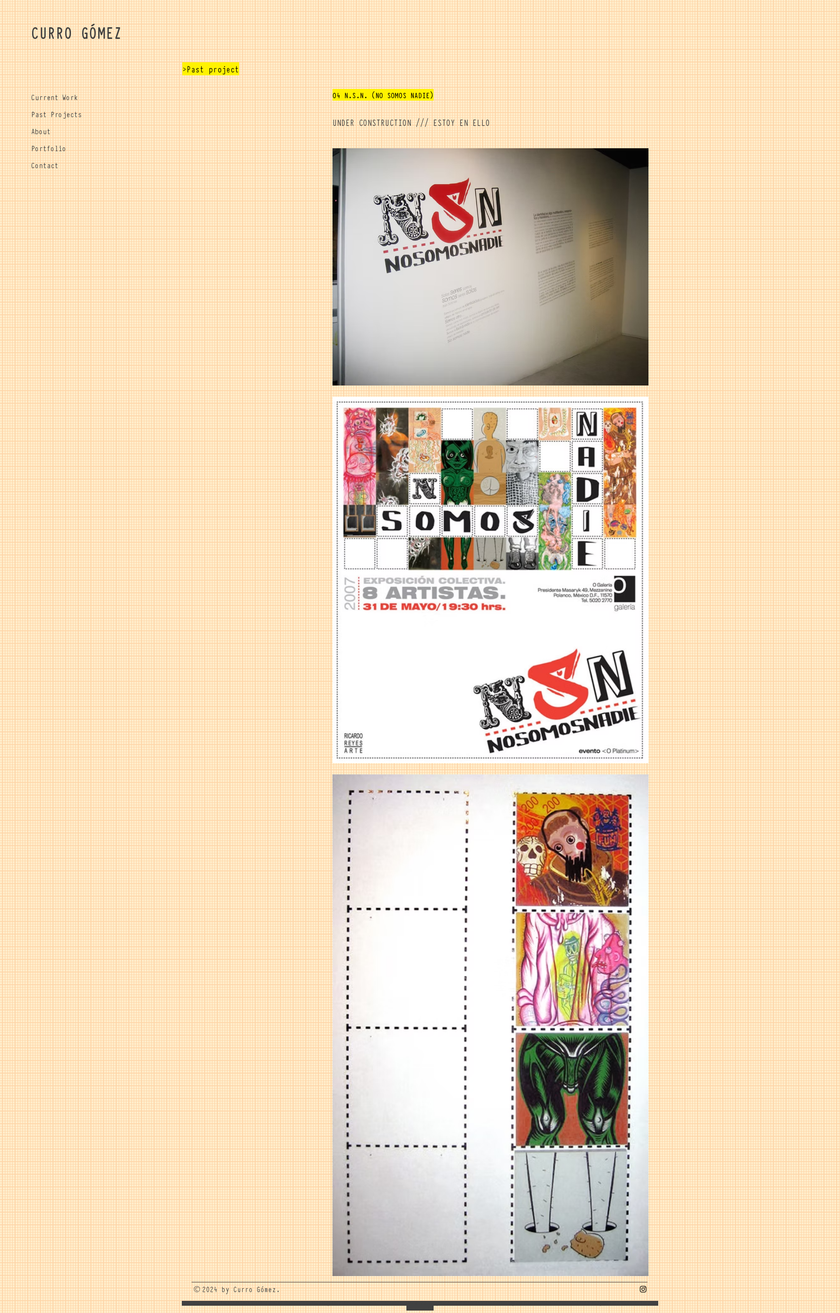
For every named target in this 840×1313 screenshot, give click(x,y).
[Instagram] (643, 1289)
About (41, 131)
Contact (44, 165)
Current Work (54, 97)
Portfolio (48, 148)
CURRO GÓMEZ (76, 32)
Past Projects (56, 114)
